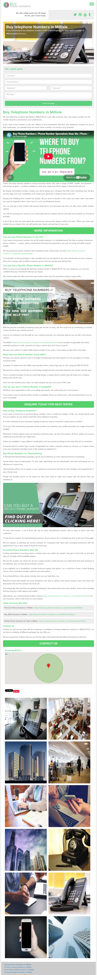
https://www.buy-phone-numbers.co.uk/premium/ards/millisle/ (58, 608)
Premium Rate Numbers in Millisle (18, 967)
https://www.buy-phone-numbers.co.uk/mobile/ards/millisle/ (66, 596)
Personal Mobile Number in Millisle (18, 972)
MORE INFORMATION (48, 230)
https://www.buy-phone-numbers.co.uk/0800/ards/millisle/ (36, 342)
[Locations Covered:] (4, 4)
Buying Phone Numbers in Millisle (18, 965)
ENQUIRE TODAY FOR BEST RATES (49, 404)
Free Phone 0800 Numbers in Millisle (19, 970)
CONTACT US (49, 643)
